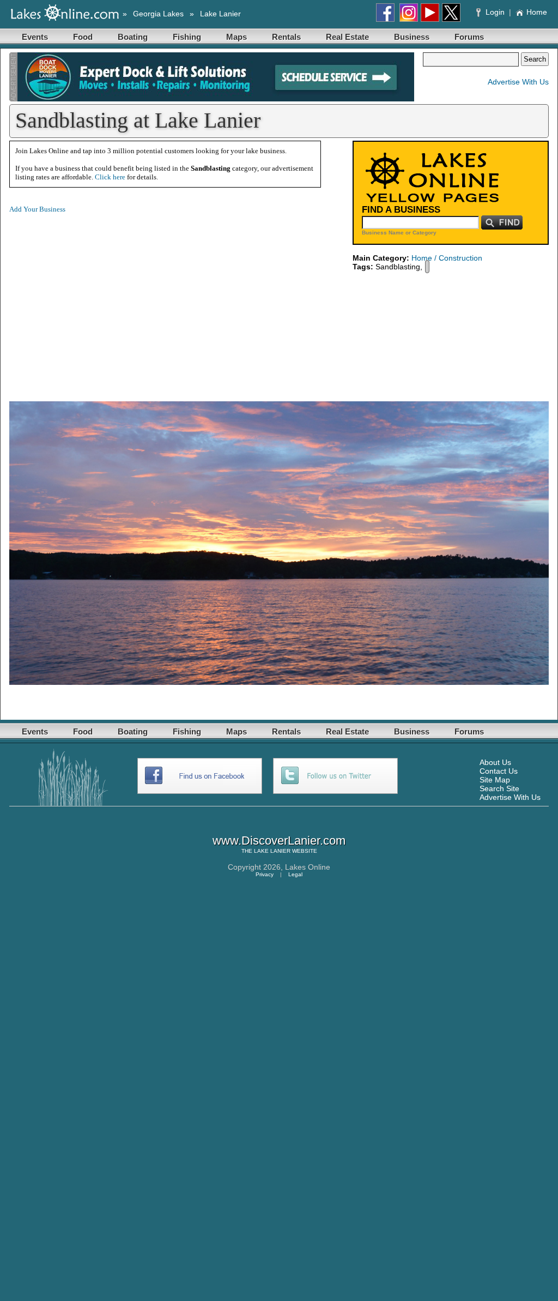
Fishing (187, 36)
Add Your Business (37, 209)
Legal (295, 874)
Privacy (265, 874)
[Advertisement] (100, 298)
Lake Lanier (220, 13)
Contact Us (499, 771)
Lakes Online (307, 867)
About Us (495, 762)
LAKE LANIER (272, 851)
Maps (236, 36)
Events (35, 36)
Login (495, 12)
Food (83, 36)
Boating (133, 36)
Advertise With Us (518, 81)
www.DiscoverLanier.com (279, 840)
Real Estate (347, 36)
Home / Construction (446, 258)
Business (411, 36)
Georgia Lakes (158, 13)
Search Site (499, 788)
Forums (469, 36)
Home (536, 12)
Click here (110, 177)
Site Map (495, 779)
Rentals (286, 36)
